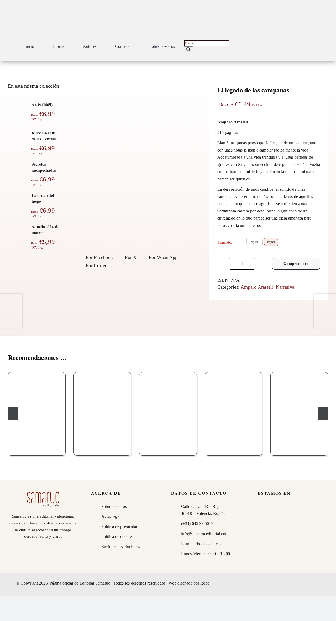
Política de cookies (117, 536)
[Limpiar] (318, 251)
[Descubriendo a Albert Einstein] (102, 412)
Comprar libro (296, 264)
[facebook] (297, 583)
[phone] (326, 583)
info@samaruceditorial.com (204, 533)
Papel (271, 242)
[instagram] (307, 583)
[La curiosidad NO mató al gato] (233, 412)
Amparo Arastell (257, 287)
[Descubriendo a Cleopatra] (299, 412)
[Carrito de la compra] (325, 47)
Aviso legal (111, 516)
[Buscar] (188, 49)
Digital (254, 242)
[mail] (316, 583)
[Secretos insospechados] (168, 412)
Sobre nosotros (114, 506)
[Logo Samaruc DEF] (43, 492)
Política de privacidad (119, 526)
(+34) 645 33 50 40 (197, 523)
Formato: (225, 242)
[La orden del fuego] (36, 412)
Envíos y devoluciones (120, 546)
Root (204, 583)
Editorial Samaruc (95, 583)
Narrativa (285, 287)
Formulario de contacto (201, 543)
